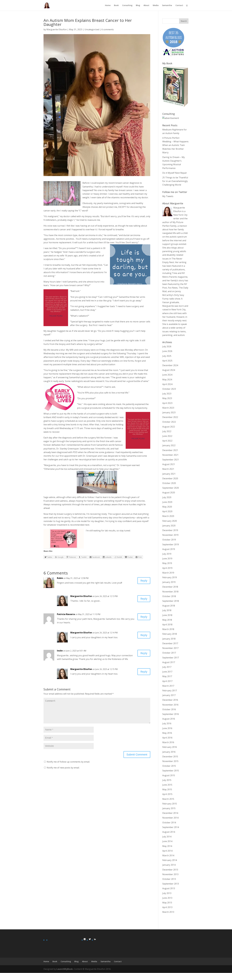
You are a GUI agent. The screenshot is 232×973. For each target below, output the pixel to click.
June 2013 (167, 897)
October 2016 (169, 709)
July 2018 (166, 610)
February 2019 (169, 577)
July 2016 (166, 723)
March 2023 (168, 407)
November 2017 (170, 648)
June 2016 (167, 728)
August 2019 (168, 549)
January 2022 (168, 445)
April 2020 (167, 511)
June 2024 (167, 374)
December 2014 (170, 813)
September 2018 (170, 600)
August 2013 (168, 888)
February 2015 (169, 803)
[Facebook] (85, 939)
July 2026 (166, 346)
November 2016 (170, 704)
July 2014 (166, 836)
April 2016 (167, 737)
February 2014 (169, 860)
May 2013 (167, 902)
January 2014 (168, 864)
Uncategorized (91, 29)
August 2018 (168, 605)
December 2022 (170, 417)
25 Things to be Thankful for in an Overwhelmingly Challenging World (175, 181)
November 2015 (170, 761)
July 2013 (166, 893)
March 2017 (168, 685)
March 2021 (168, 468)
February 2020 (169, 520)
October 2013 (169, 879)
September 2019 (170, 544)
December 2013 (170, 869)
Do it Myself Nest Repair (174, 172)
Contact (179, 5)
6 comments (108, 29)
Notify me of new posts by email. (63, 767)
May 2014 (167, 846)
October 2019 (169, 539)
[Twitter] (90, 939)
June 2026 (167, 351)
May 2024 (167, 379)
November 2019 (170, 534)
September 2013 (170, 883)
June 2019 (167, 558)
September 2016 (170, 714)
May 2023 (167, 398)
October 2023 (169, 388)
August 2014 (168, 831)
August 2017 (168, 662)
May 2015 (167, 789)
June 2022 (167, 436)
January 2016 (168, 751)
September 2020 (170, 487)
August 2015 (168, 775)
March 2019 (168, 572)
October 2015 (169, 765)
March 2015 (168, 798)
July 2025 (166, 355)
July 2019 (166, 553)
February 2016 (169, 747)
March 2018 (168, 629)
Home (107, 5)
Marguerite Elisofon (56, 29)
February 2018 (169, 633)
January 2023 (168, 412)
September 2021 (170, 459)
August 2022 (168, 426)
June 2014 (167, 841)
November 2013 (170, 874)
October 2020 (169, 483)
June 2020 (167, 502)
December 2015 (170, 756)
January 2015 (168, 808)
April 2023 (167, 403)
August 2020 (168, 492)
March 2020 (168, 516)
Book (116, 5)
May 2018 (167, 619)
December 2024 (170, 365)
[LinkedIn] (95, 939)
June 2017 (167, 671)
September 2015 (170, 770)
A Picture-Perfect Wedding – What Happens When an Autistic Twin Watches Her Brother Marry (175, 145)
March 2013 (168, 911)
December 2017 (170, 643)
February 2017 (169, 690)
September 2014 (170, 827)
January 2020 (168, 525)
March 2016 (168, 742)
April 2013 (167, 907)
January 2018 (168, 638)
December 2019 (170, 530)
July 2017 (166, 666)
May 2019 (167, 563)
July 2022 (166, 431)
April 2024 (167, 384)
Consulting (127, 5)
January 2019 (168, 582)
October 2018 (169, 596)
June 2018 (167, 615)
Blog (138, 5)
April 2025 (167, 360)
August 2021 (168, 464)
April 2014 (167, 850)
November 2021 (170, 454)
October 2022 (169, 421)
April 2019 (167, 568)
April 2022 (167, 440)
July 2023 (166, 393)
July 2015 (166, 780)
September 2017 (170, 657)
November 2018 (170, 591)
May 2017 (167, 676)
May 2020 (167, 506)
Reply (143, 580)
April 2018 (167, 624)
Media (156, 5)
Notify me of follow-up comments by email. (68, 761)
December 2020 (170, 478)
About (146, 5)
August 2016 (168, 718)
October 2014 (169, 822)
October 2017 (169, 652)
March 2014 (168, 855)
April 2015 (167, 794)
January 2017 (168, 695)
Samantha (167, 5)
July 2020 (166, 497)
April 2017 (167, 681)
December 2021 (170, 450)
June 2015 (167, 784)
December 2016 (170, 699)
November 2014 (170, 817)
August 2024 (168, 370)
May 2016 (167, 732)
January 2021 (168, 473)
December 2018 (170, 586)
